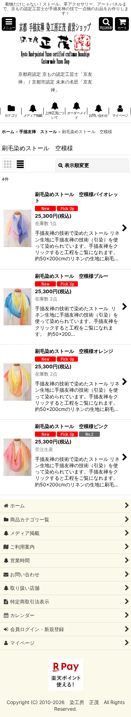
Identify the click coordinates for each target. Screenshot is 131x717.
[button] (9, 24)
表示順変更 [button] (77, 165)
